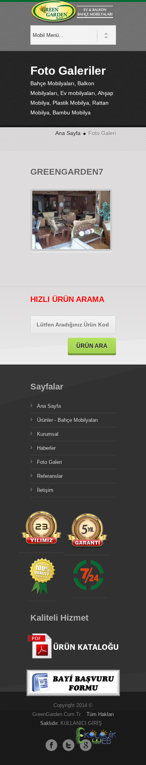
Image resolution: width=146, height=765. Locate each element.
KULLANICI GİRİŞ (81, 723)
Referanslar (50, 476)
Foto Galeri (49, 462)
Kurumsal (47, 434)
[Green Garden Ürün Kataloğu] (73, 665)
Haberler (46, 448)
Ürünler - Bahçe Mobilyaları (67, 420)
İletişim (45, 490)
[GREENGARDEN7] (38, 220)
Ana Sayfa (68, 133)
